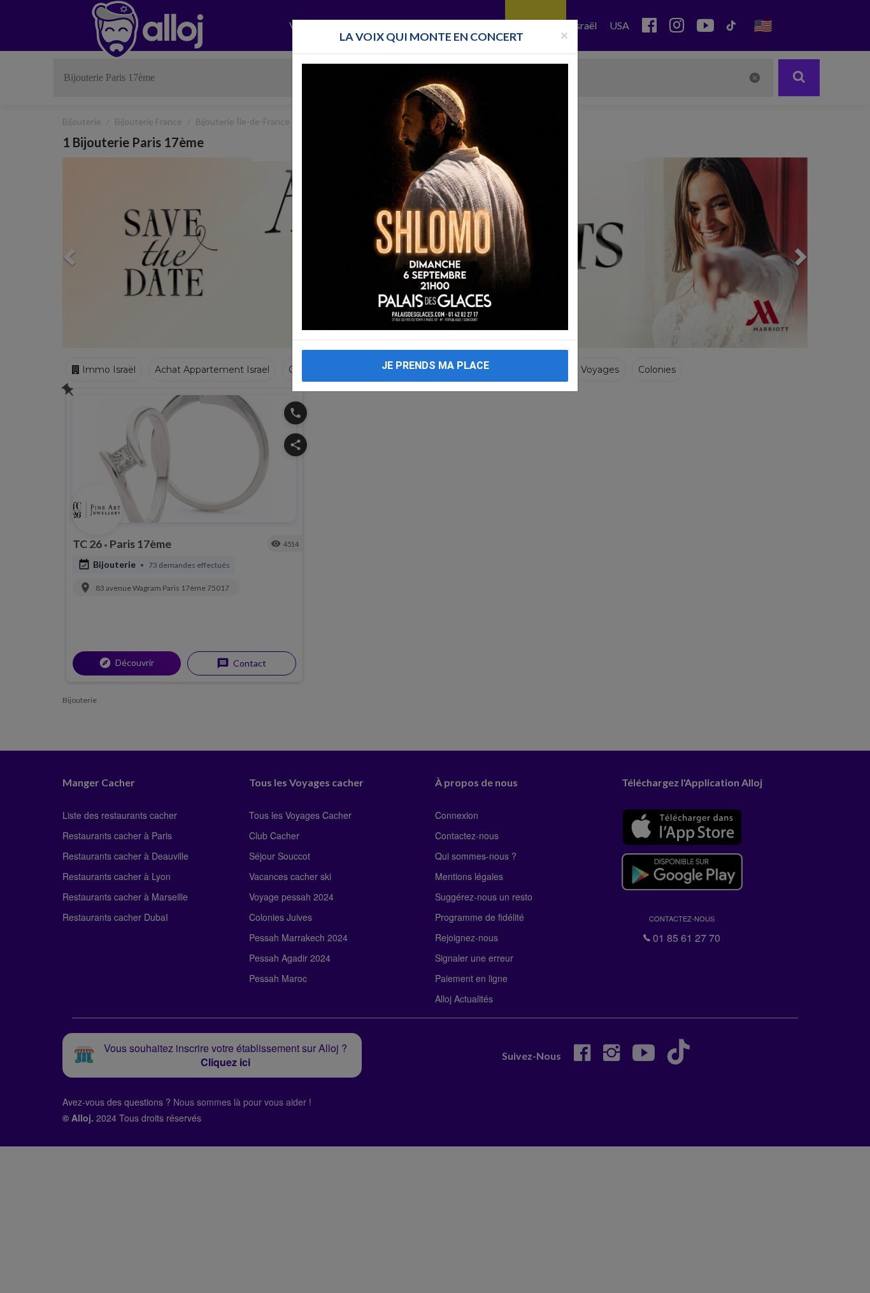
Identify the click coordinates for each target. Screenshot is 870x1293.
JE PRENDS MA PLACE (435, 365)
